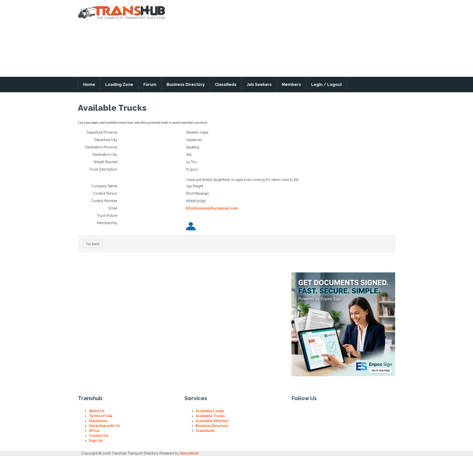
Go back (93, 244)
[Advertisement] (316, 38)
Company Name (104, 186)
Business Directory (186, 84)
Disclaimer (98, 421)
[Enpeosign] (343, 324)
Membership (107, 223)
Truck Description (103, 169)
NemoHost (189, 453)
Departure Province (102, 132)
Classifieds (225, 84)
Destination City (105, 155)
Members (291, 84)
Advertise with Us (104, 426)
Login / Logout (326, 84)
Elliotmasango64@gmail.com (212, 208)
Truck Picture (107, 216)
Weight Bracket (105, 162)
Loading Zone (119, 84)
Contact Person (105, 193)
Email (113, 208)
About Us (96, 411)
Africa (94, 431)
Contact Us (98, 436)
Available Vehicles (212, 421)
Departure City (105, 140)
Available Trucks (210, 416)
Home (89, 84)
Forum (149, 84)
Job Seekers (259, 84)
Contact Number (104, 201)
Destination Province (101, 147)
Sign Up (95, 440)
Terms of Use (101, 416)
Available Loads (210, 411)
